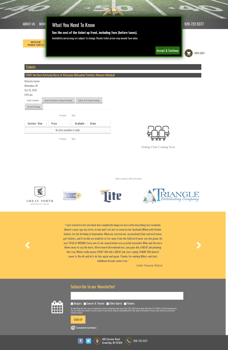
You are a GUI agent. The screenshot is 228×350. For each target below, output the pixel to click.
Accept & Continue (168, 50)
